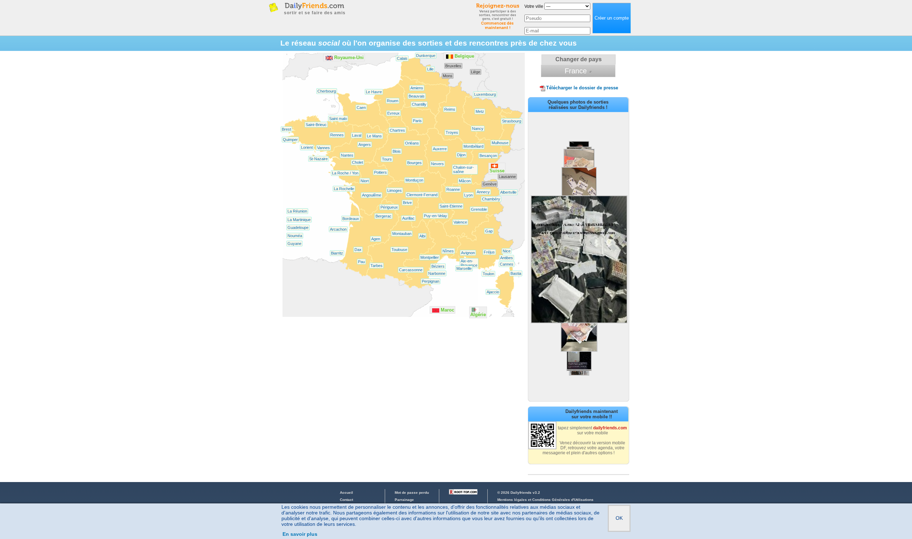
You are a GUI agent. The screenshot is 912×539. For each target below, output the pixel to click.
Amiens (416, 88)
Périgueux (389, 207)
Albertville (508, 192)
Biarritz (337, 253)
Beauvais (417, 96)
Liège (475, 72)
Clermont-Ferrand (421, 195)
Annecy (483, 192)
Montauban (401, 233)
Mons (447, 76)
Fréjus (489, 252)
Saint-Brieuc (316, 124)
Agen (375, 239)
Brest (286, 129)
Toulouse (399, 249)
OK (619, 518)
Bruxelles (453, 66)
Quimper (290, 139)
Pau (361, 262)
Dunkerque (425, 55)
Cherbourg (326, 91)
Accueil (346, 492)
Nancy (477, 128)
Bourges (414, 163)
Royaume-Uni (349, 57)
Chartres (397, 130)
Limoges (394, 190)
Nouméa (294, 236)
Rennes (337, 135)
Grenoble (479, 209)
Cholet (357, 162)
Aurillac (408, 218)
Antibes (506, 258)
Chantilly (419, 104)
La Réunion (297, 211)
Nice (507, 251)
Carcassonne (411, 270)
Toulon (488, 274)
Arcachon (338, 229)
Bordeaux (350, 218)
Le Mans (374, 136)
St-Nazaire (318, 159)
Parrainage (404, 500)
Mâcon (465, 181)
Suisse (496, 170)
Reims (449, 109)
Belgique (464, 56)
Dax (358, 249)
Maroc (447, 310)
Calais (402, 58)
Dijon (461, 155)
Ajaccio (493, 292)
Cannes (506, 264)
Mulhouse (500, 143)
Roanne (453, 189)
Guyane (294, 243)
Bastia (516, 273)
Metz (480, 111)
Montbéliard (473, 146)
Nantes (347, 155)
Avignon (468, 253)
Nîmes (448, 251)
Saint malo (338, 118)
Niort (365, 181)
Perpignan (430, 281)
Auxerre (440, 149)
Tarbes (376, 265)
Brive (407, 202)
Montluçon (414, 180)
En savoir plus (300, 534)
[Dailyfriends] (314, 5)
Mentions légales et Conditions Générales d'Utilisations (545, 500)
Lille (430, 69)
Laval (356, 135)
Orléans (412, 143)
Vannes (323, 148)
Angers (364, 144)
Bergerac (383, 216)
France (576, 71)
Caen (361, 107)
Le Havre (374, 92)
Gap (489, 231)
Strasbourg (511, 121)
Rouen (392, 101)
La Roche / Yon (345, 173)
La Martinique (299, 220)
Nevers (437, 164)
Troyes (452, 132)
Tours (387, 159)
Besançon (488, 155)
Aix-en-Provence (469, 263)
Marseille (464, 268)
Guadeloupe (298, 227)
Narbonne (436, 273)
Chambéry (491, 199)
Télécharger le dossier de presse (582, 87)
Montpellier (429, 257)
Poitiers (380, 172)
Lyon (468, 195)
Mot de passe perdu (412, 492)
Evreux (393, 113)
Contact (346, 500)
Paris (417, 121)
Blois (397, 151)
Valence (460, 222)
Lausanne (507, 176)
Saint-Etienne (451, 206)
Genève (490, 184)
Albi (422, 236)
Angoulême (371, 195)
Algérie (478, 314)
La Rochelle (344, 189)
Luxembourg (485, 94)
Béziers (438, 266)
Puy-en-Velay (435, 216)
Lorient (307, 147)
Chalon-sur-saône (463, 169)
